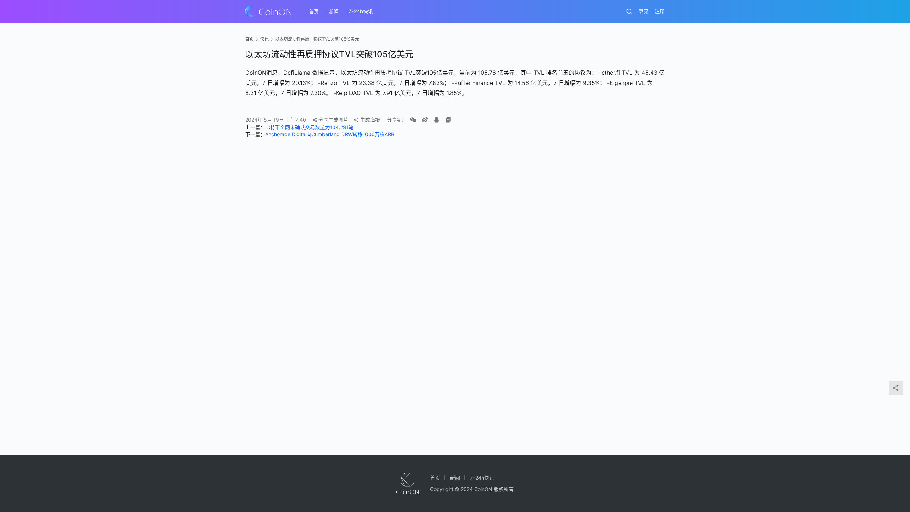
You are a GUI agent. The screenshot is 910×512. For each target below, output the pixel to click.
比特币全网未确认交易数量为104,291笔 (309, 127)
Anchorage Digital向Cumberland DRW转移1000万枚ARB (329, 134)
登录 (644, 11)
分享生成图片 (332, 120)
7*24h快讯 (361, 11)
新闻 (334, 11)
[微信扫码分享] (413, 120)
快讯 (264, 39)
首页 (314, 11)
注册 (660, 11)
